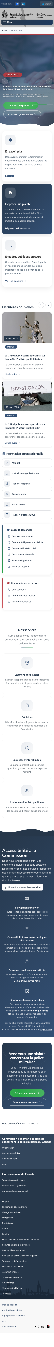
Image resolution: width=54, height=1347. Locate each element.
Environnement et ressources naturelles (20, 1257)
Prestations (7, 1240)
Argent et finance (10, 1289)
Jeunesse (6, 1311)
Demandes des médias (23, 613)
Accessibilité (18, 522)
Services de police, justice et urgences (20, 1273)
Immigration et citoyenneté (14, 1224)
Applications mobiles (12, 1328)
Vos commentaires (21, 619)
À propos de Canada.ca (13, 1333)
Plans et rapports (21, 501)
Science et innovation (12, 1295)
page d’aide (46, 1047)
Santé (5, 1246)
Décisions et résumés (23, 572)
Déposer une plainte (18, 105)
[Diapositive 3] (50, 104)
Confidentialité (9, 1344)
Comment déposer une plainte (27, 560)
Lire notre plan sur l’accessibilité (24, 904)
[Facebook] (17, 4)
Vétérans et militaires (12, 1305)
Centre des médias (11, 1171)
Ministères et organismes (14, 1203)
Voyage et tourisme (11, 1230)
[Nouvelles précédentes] (41, 305)
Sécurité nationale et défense (16, 1262)
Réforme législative (22, 578)
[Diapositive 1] (35, 104)
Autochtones (8, 1300)
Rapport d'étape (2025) (24, 532)
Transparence (19, 511)
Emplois (5, 1219)
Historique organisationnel (25, 491)
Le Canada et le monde (13, 1284)
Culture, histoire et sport (13, 1268)
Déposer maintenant (16, 228)
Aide (4, 1181)
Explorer (9, 175)
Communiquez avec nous (27, 998)
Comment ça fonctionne (20, 114)
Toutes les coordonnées (13, 1198)
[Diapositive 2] (42, 104)
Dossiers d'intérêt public (24, 566)
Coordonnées (19, 607)
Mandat (16, 480)
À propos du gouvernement (15, 1208)
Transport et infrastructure (14, 1278)
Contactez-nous (9, 1176)
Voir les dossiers (14, 281)
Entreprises (7, 1235)
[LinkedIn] (23, 4)
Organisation (8, 1165)
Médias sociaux (9, 1322)
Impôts (5, 1251)
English (48, 4)
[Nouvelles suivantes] (49, 305)
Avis (4, 1338)
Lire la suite (11, 381)
